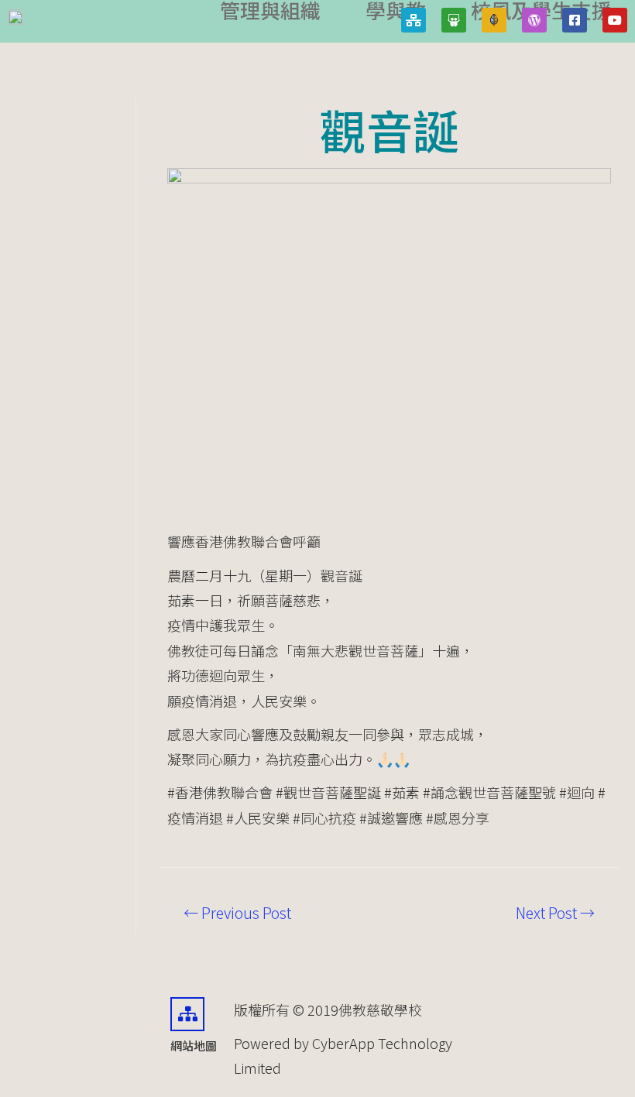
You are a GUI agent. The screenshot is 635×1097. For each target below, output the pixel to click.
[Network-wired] (413, 20)
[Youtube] (614, 20)
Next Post (555, 913)
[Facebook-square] (574, 20)
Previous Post (237, 913)
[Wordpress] (534, 20)
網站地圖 (193, 1045)
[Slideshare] (453, 20)
